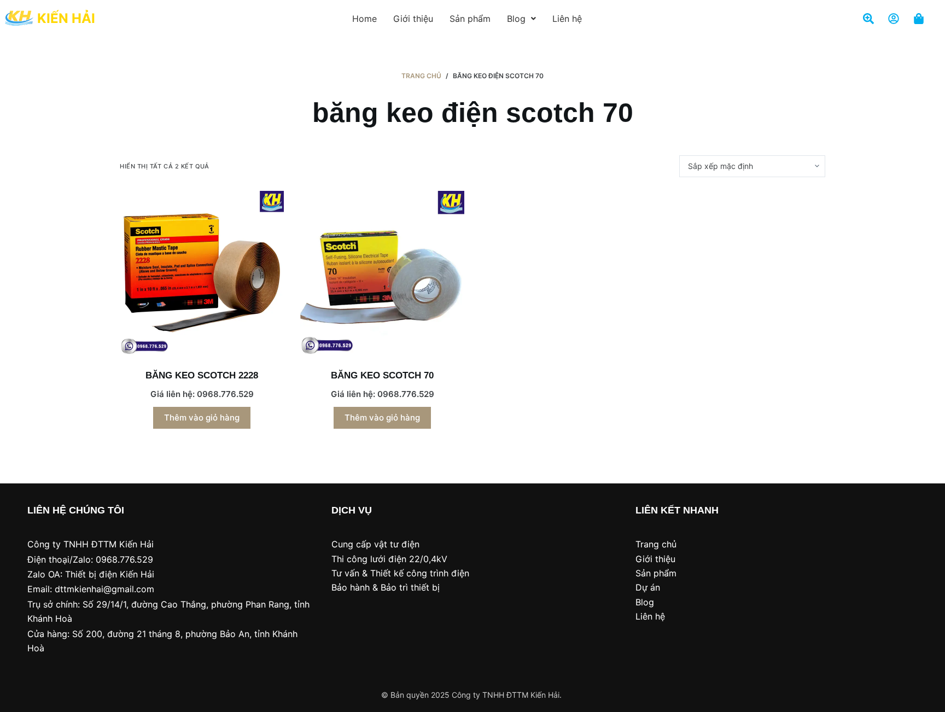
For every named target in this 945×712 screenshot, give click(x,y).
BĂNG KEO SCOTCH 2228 (201, 375)
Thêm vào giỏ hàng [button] (202, 417)
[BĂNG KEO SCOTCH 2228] (202, 273)
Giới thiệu (413, 18)
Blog (516, 18)
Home (364, 18)
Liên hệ (567, 18)
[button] (521, 18)
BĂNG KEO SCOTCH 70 (382, 375)
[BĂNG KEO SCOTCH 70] (382, 273)
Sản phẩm (470, 18)
